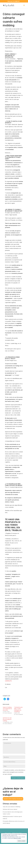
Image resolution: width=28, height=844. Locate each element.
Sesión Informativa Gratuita (13, 799)
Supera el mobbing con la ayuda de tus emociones (7, 708)
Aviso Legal (7, 833)
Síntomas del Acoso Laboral (10, 809)
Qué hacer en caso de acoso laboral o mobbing (7, 719)
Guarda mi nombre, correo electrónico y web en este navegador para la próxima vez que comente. (14, 772)
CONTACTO (8, 681)
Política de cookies (17, 838)
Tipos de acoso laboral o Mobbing (11, 806)
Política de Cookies (17, 833)
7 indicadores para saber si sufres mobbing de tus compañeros (18, 709)
